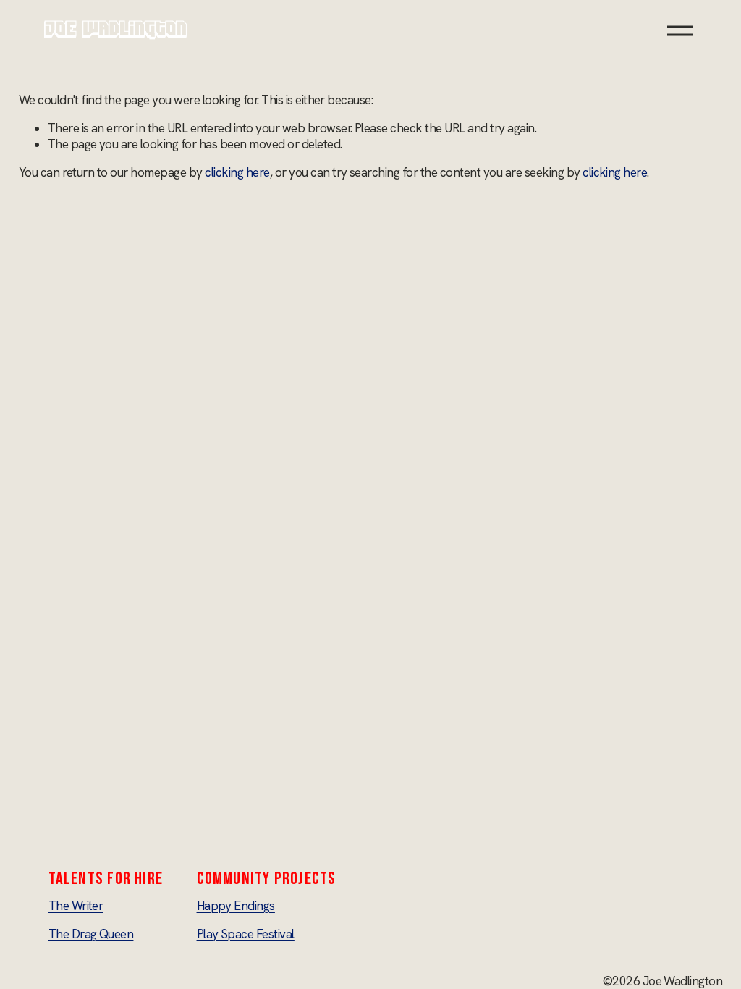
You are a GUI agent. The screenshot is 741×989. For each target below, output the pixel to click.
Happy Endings (236, 906)
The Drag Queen (91, 934)
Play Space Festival (246, 934)
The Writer (75, 906)
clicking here (237, 172)
